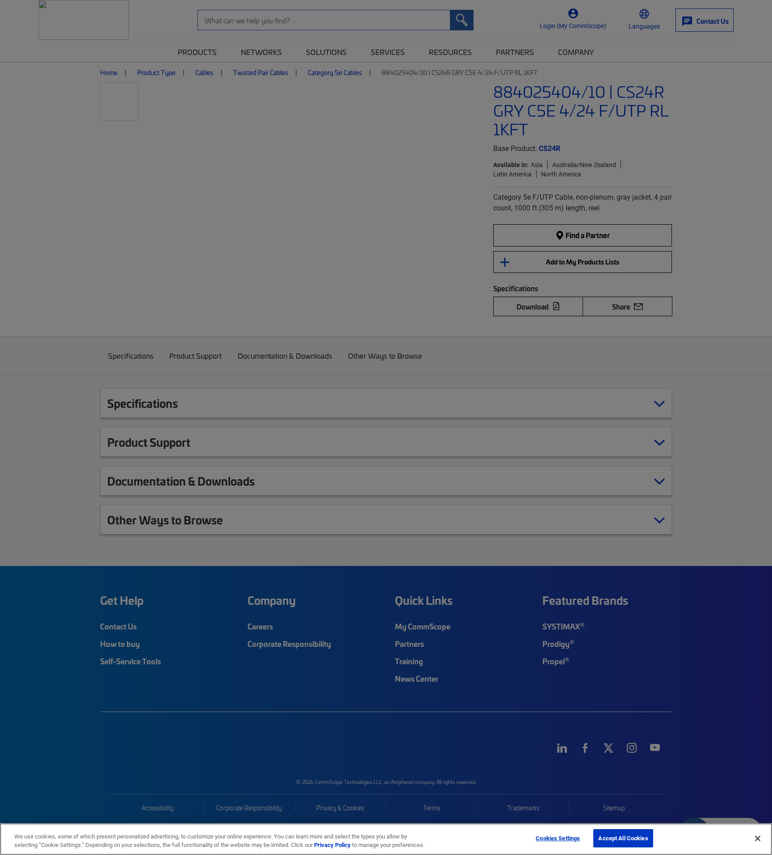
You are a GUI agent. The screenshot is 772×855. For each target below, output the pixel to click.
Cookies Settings (558, 838)
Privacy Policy (332, 845)
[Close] (758, 838)
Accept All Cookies (623, 838)
